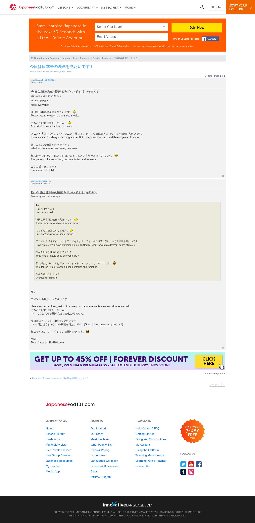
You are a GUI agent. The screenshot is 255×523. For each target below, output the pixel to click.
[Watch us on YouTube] (191, 464)
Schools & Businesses (104, 466)
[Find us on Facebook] (199, 464)
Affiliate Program (101, 476)
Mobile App (53, 471)
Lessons (64, 7)
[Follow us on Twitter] (183, 464)
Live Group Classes (58, 455)
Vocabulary (85, 7)
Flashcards (53, 439)
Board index (40, 58)
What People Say (101, 444)
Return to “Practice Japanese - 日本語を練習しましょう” (60, 378)
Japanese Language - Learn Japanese (70, 58)
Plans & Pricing (100, 450)
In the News (98, 455)
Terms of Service (168, 515)
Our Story (97, 433)
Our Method (98, 428)
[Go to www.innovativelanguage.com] (127, 504)
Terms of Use (102, 46)
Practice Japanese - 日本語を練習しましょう (115, 58)
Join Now (196, 27)
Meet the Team (100, 439)
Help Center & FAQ (147, 428)
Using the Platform (147, 450)
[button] (202, 7)
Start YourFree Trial (238, 7)
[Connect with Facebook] (210, 39)
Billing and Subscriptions (150, 439)
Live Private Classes (58, 450)
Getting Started (145, 433)
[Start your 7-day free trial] (192, 431)
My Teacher (109, 7)
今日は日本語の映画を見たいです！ (62, 66)
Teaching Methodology (149, 455)
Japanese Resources (59, 460)
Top (223, 176)
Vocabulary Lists (56, 444)
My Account (142, 444)
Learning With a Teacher (150, 460)
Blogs (94, 471)
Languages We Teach (104, 460)
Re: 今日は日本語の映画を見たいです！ (57, 192)
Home (49, 428)
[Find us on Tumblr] (183, 472)
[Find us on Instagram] (191, 472)
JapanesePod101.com (152, 512)
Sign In (216, 7)
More (129, 7)
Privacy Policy (116, 46)
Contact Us (142, 466)
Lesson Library (55, 433)
